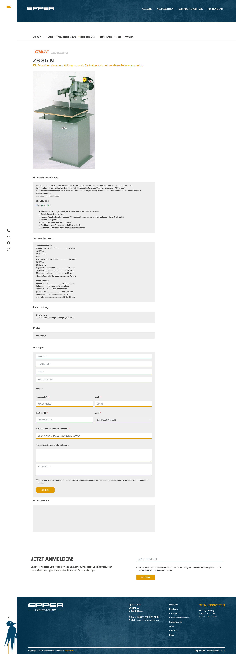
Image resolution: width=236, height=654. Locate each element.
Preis (118, 36)
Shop (171, 635)
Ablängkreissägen (59, 52)
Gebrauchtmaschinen (190, 8)
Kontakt (173, 630)
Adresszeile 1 (41, 397)
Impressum (200, 650)
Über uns (173, 604)
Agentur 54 (69, 650)
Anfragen (129, 36)
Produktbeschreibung (66, 36)
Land (97, 413)
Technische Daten (88, 36)
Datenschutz (213, 650)
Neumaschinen (165, 8)
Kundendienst (216, 8)
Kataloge (147, 8)
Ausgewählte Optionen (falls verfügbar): (52, 445)
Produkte (173, 609)
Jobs (171, 626)
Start (50, 36)
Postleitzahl (41, 413)
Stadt (97, 397)
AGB (223, 650)
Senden (45, 490)
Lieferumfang (106, 36)
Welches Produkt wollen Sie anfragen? (52, 428)
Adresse (39, 388)
